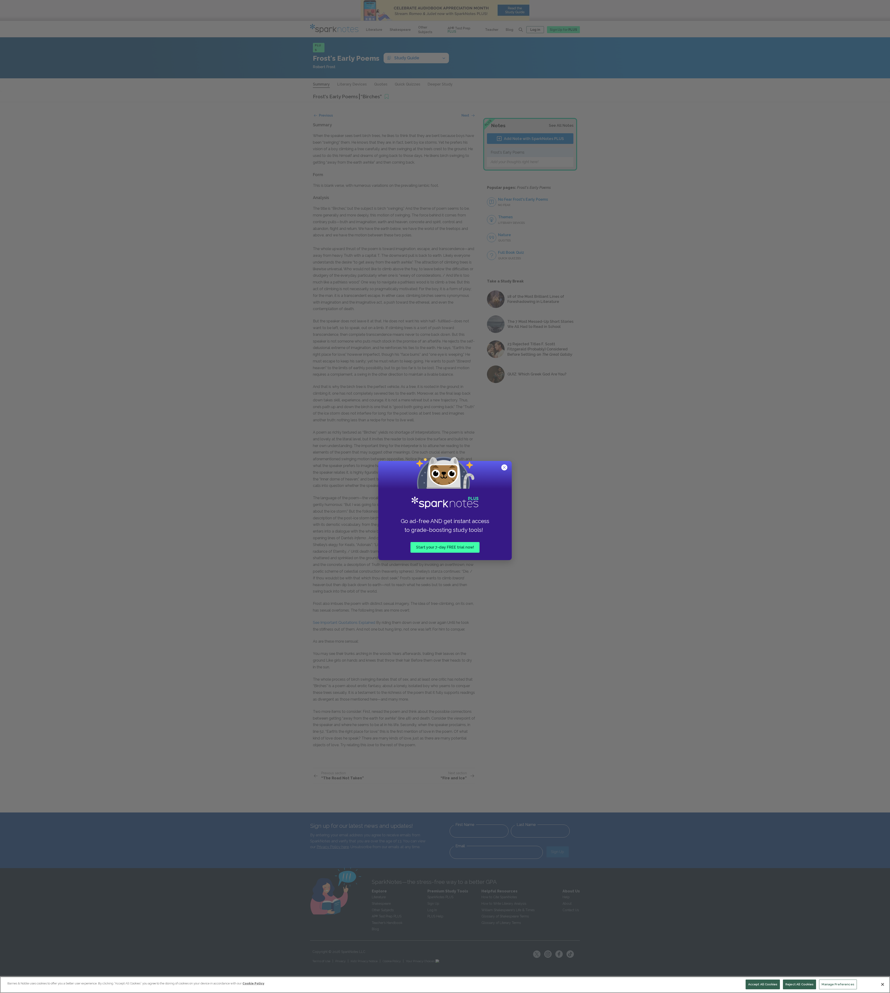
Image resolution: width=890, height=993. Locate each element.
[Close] (882, 984)
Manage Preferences (838, 984)
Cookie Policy (253, 983)
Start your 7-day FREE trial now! (445, 547)
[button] (505, 468)
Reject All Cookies (799, 984)
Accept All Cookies (762, 984)
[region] (445, 985)
